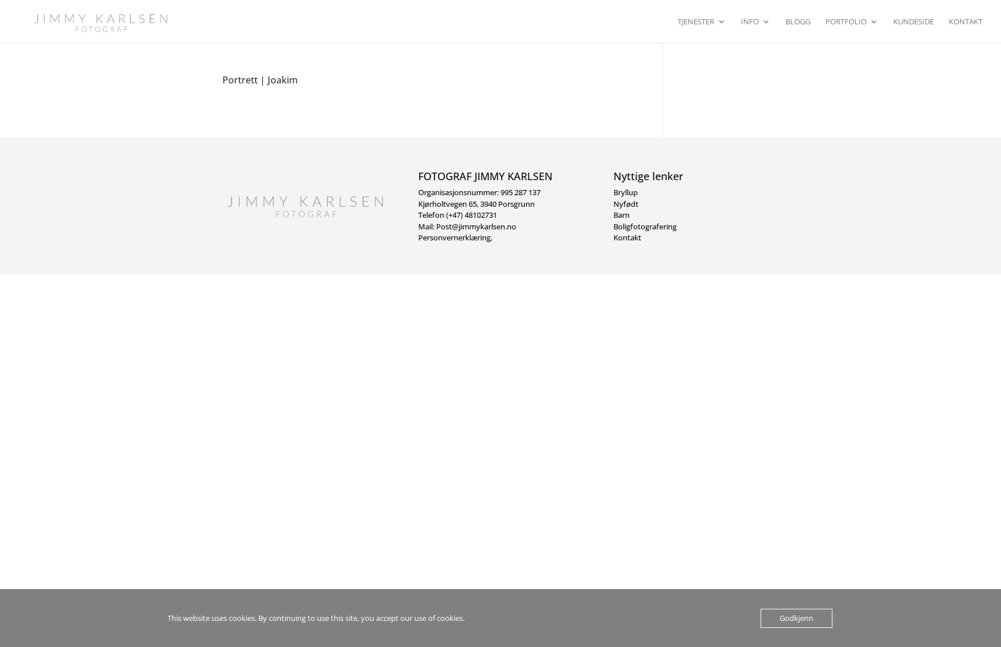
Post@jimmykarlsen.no (476, 226)
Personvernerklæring (454, 237)
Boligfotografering (645, 226)
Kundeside (913, 22)
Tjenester (696, 22)
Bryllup (625, 192)
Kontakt (965, 22)
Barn (621, 215)
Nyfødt (625, 204)
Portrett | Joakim (260, 80)
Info (750, 22)
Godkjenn (796, 618)
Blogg (798, 22)
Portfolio (846, 22)
